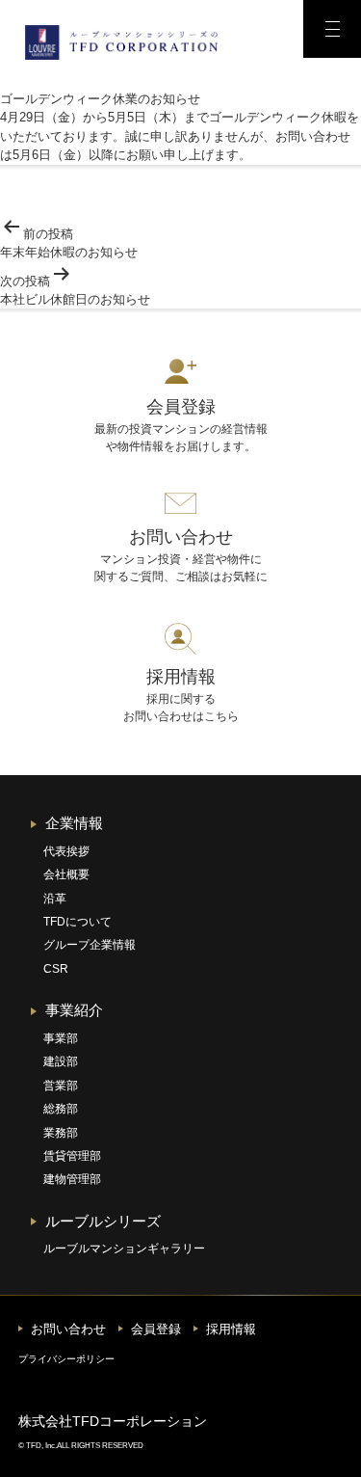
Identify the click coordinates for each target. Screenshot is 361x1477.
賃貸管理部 (72, 1156)
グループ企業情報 (89, 945)
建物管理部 (72, 1179)
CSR (55, 969)
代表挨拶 (66, 851)
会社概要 (66, 874)
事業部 (60, 1038)
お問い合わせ (68, 1329)
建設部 (60, 1061)
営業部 (60, 1085)
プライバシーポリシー (66, 1359)
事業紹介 (74, 1010)
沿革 (54, 898)
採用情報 (231, 1329)
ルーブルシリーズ (103, 1221)
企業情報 (74, 823)
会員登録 (156, 1329)
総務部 (60, 1108)
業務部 (60, 1133)
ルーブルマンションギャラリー (124, 1248)
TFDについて (77, 921)
